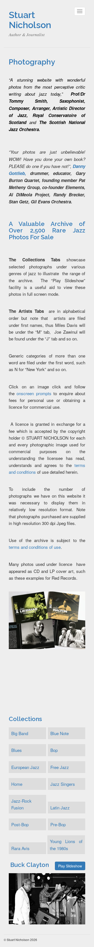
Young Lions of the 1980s (66, 844)
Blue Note (59, 733)
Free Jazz (59, 767)
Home (16, 784)
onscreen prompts (34, 393)
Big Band (19, 733)
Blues (16, 750)
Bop (54, 750)
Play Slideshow (70, 865)
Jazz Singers (62, 784)
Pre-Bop (58, 824)
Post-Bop (20, 824)
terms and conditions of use (35, 547)
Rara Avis (20, 848)
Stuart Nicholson (30, 20)
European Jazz (25, 767)
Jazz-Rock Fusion (21, 804)
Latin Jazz (60, 807)
